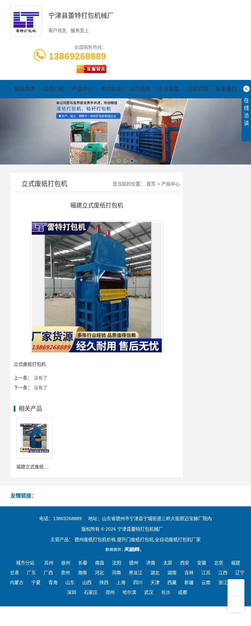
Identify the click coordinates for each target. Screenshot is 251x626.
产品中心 (82, 89)
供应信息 (111, 89)
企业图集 (168, 89)
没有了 (40, 378)
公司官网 (197, 89)
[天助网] (125, 549)
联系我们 (226, 89)
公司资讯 (139, 89)
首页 (151, 183)
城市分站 (25, 562)
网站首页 (24, 89)
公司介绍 (53, 89)
